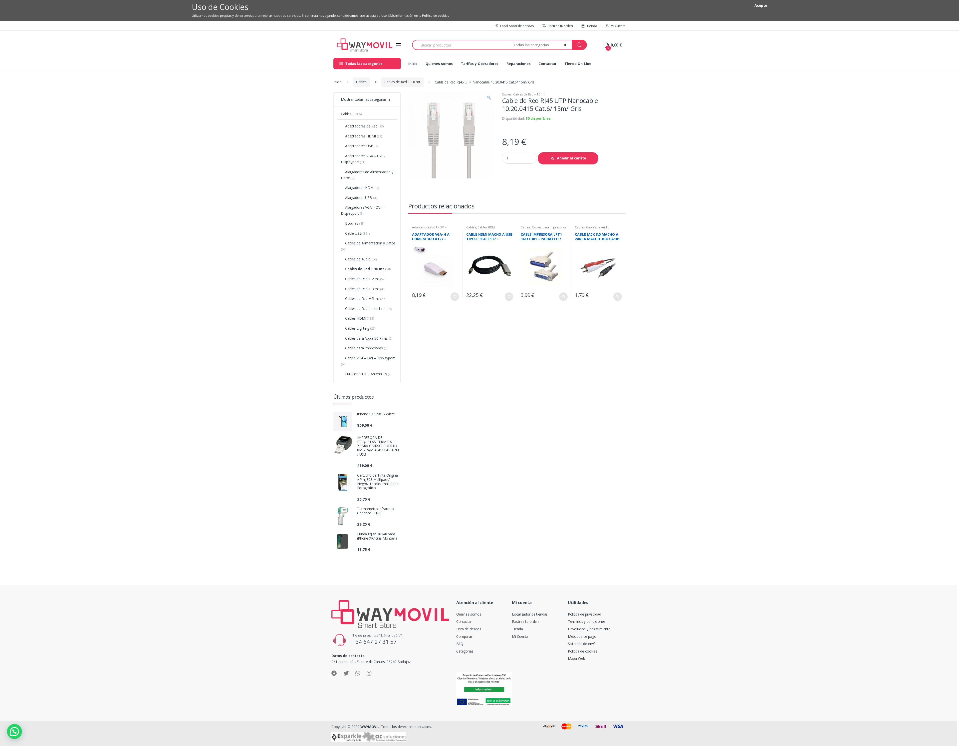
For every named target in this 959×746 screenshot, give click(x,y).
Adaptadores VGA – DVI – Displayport (363, 158)
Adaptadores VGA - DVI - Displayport (429, 229)
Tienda (592, 25)
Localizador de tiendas (517, 25)
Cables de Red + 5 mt (365, 298)
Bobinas (354, 223)
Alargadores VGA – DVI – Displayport (362, 210)
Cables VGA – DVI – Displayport (368, 361)
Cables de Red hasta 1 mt (368, 308)
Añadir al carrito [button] (454, 296)
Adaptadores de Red (364, 126)
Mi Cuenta (618, 25)
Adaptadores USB (362, 145)
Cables (361, 81)
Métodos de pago (582, 636)
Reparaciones (518, 63)
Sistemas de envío (582, 643)
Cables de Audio (597, 227)
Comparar (464, 636)
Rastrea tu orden (560, 25)
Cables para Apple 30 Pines (369, 338)
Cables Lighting (360, 328)
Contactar (547, 63)
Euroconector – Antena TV (368, 373)
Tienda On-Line (577, 63)
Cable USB (357, 233)
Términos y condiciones (587, 621)
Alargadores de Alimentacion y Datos (367, 174)
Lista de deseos (468, 629)
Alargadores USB (361, 197)
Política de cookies (435, 15)
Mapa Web (576, 658)
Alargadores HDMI (362, 187)
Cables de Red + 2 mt (365, 278)
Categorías (465, 651)
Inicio (413, 63)
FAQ (459, 643)
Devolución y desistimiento (589, 629)
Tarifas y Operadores (479, 63)
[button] (488, 97)
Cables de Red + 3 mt (365, 288)
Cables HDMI (486, 227)
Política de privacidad (584, 614)
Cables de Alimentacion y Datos (368, 246)
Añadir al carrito (571, 158)
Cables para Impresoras (549, 227)
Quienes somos (439, 63)
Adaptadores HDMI (363, 136)
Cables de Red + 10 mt (402, 81)
